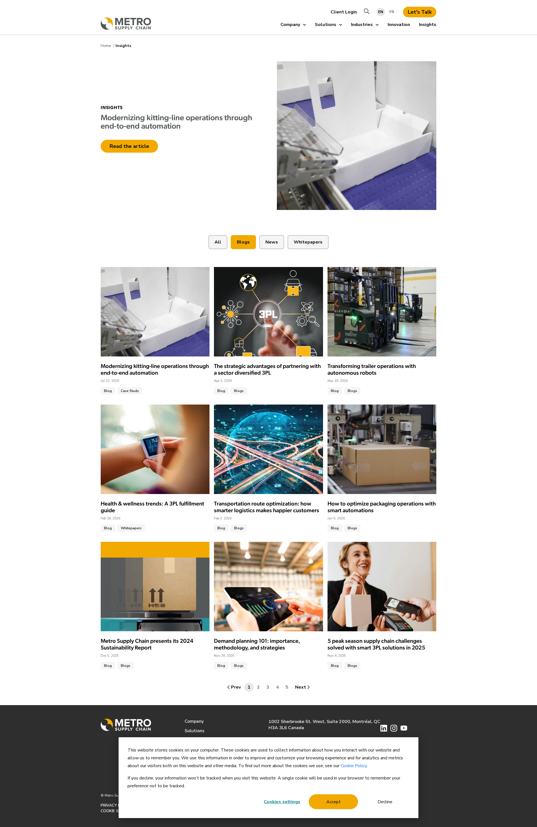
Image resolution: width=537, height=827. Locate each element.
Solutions (325, 24)
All (218, 242)
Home (106, 45)
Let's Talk (420, 12)
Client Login (344, 12)
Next (300, 687)
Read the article (129, 146)
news (271, 242)
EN (380, 12)
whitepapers (308, 242)
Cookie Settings (118, 811)
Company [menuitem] (194, 721)
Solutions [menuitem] (194, 731)
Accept (333, 802)
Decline (385, 802)
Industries (362, 24)
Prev (236, 687)
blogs (243, 242)
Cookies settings (282, 802)
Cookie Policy (354, 766)
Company (290, 24)
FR (391, 12)
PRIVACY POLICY (116, 805)
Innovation (399, 24)
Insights (427, 24)
